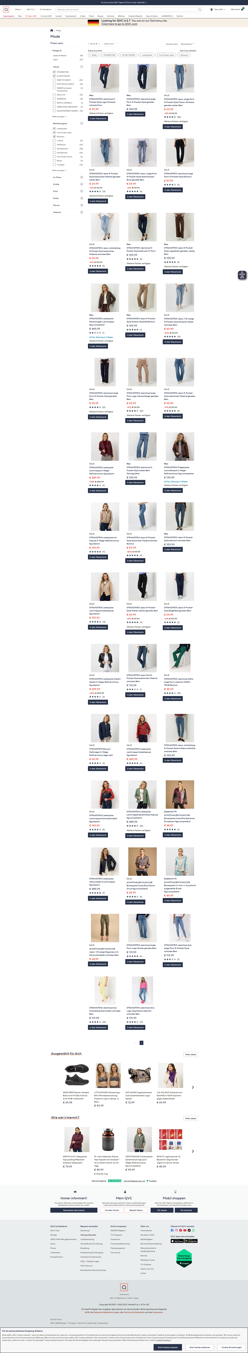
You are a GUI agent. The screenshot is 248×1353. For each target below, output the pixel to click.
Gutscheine (115, 1239)
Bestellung (84, 1230)
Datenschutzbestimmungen (106, 1312)
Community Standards (134, 1312)
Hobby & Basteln (135, 16)
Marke (56, 67)
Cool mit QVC (46, 16)
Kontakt (53, 1235)
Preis (55, 191)
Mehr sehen (190, 1054)
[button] (215, 9)
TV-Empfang (146, 1264)
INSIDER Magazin (118, 1230)
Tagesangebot (9, 16)
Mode (91, 16)
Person (56, 205)
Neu (20, 16)
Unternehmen (146, 1230)
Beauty (100, 16)
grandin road (91, 1323)
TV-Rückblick (45, 9)
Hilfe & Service (86, 1266)
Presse (53, 1248)
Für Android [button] (186, 1210)
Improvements (103, 1323)
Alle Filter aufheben (188, 50)
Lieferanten (55, 1252)
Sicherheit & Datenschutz (90, 1257)
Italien (130, 1298)
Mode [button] (94, 55)
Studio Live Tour (147, 1269)
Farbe (56, 198)
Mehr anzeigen (58, 116)
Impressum (157, 1312)
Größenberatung (87, 1239)
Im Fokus (57, 177)
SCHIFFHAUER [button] (128, 55)
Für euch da (115, 1252)
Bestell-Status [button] (136, 1210)
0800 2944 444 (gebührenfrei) (63, 1239)
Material (57, 212)
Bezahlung (84, 1248)
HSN (52, 1323)
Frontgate (72, 1323)
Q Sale (82, 16)
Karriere (144, 1255)
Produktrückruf (56, 1257)
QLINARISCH (167, 16)
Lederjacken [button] (147, 55)
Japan (136, 1298)
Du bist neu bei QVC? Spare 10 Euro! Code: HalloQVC (123, 2)
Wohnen (121, 16)
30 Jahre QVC (31, 16)
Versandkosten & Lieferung (91, 1244)
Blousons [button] (184, 55)
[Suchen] (199, 9)
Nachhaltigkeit (147, 1239)
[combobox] (126, 9)
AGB (87, 1312)
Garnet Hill (81, 1323)
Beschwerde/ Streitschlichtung (93, 1270)
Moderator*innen (148, 1260)
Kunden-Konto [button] (112, 1210)
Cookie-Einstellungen (232, 1347)
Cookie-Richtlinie (163, 1340)
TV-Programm (116, 1235)
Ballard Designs (61, 1323)
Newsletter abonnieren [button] (74, 1210)
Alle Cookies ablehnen (199, 1347)
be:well (59, 16)
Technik (179, 16)
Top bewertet (70, 16)
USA (111, 1298)
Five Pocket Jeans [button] (166, 55)
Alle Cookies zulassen (168, 1347)
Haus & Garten (152, 16)
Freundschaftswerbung (120, 1244)
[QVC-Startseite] (52, 30)
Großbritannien (120, 1298)
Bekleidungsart (60, 123)
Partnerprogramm (118, 1248)
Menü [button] (17, 9)
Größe (56, 184)
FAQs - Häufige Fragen (89, 1261)
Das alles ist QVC (147, 1235)
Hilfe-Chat (54, 1230)
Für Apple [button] (162, 1210)
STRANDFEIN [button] (109, 55)
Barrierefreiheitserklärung (151, 1244)
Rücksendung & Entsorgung (91, 1252)
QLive (52, 1244)
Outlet (143, 1273)
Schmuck (110, 16)
